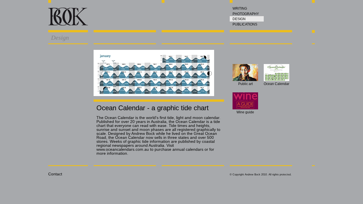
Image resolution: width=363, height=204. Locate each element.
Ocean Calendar (276, 84)
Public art (245, 84)
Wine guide (245, 112)
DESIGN (239, 19)
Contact (55, 174)
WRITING (240, 8)
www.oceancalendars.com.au (122, 149)
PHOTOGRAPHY (246, 14)
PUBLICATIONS (245, 24)
